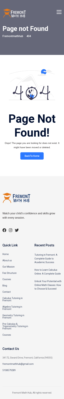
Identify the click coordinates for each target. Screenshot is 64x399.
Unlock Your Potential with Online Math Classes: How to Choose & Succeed (48, 285)
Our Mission (8, 266)
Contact (6, 292)
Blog (4, 285)
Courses (6, 279)
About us (7, 260)
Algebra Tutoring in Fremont (12, 307)
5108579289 (9, 370)
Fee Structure (9, 273)
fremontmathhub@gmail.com (18, 364)
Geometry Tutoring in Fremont (13, 316)
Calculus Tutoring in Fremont (12, 299)
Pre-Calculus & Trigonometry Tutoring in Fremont (15, 326)
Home (5, 254)
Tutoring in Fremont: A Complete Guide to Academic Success (45, 258)
